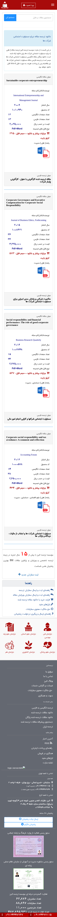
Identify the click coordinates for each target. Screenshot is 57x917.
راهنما (28, 583)
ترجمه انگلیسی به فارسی (42, 708)
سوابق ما (49, 672)
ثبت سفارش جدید (29, 575)
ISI (11, 560)
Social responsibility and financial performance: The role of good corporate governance (27, 322)
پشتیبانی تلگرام (30, 824)
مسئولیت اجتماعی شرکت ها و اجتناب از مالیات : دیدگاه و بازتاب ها (29, 534)
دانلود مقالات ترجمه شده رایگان (39, 717)
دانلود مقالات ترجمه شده (42, 713)
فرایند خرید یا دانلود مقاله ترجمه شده (34, 600)
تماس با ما (48, 676)
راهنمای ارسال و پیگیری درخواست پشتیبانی (33, 614)
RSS (47, 743)
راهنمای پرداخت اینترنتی (41, 748)
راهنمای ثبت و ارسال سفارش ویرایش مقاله (31, 595)
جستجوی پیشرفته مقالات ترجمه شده (37, 722)
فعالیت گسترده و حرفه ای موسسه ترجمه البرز (28, 894)
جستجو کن (10, 17)
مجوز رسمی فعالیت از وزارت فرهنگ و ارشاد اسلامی (28, 833)
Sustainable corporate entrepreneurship (26, 80)
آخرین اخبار (48, 739)
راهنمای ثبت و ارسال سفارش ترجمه (34, 590)
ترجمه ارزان (48, 727)
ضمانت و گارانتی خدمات (42, 686)
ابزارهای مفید (45, 604)
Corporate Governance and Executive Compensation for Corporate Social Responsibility (25, 203)
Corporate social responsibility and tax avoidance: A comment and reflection (26, 438)
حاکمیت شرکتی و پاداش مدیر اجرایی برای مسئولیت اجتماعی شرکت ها (32, 300)
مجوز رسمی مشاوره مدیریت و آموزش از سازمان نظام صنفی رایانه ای (28, 863)
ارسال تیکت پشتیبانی (29, 819)
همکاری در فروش (45, 753)
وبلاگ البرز (48, 681)
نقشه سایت (48, 763)
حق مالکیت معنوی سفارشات (38, 609)
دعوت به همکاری (45, 696)
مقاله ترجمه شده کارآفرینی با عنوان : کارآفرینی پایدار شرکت (31, 180)
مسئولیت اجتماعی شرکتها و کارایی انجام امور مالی (29, 419)
